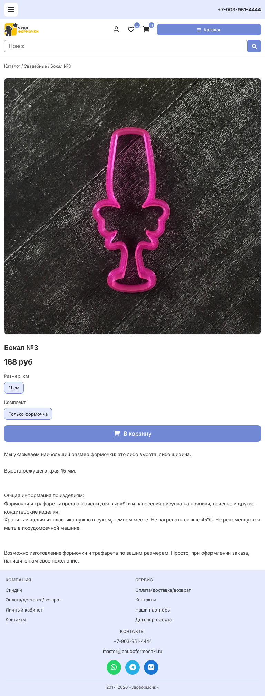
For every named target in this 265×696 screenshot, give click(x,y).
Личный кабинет (24, 610)
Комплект (15, 402)
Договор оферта (153, 619)
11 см (14, 387)
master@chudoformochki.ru (133, 651)
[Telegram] (132, 667)
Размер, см (16, 376)
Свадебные (35, 66)
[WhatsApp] (114, 667)
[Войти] (118, 29)
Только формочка (28, 414)
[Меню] (11, 10)
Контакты (16, 619)
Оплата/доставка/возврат (33, 600)
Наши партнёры (153, 610)
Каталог (212, 29)
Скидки (14, 590)
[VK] (151, 667)
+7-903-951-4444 (239, 9)
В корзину (137, 433)
